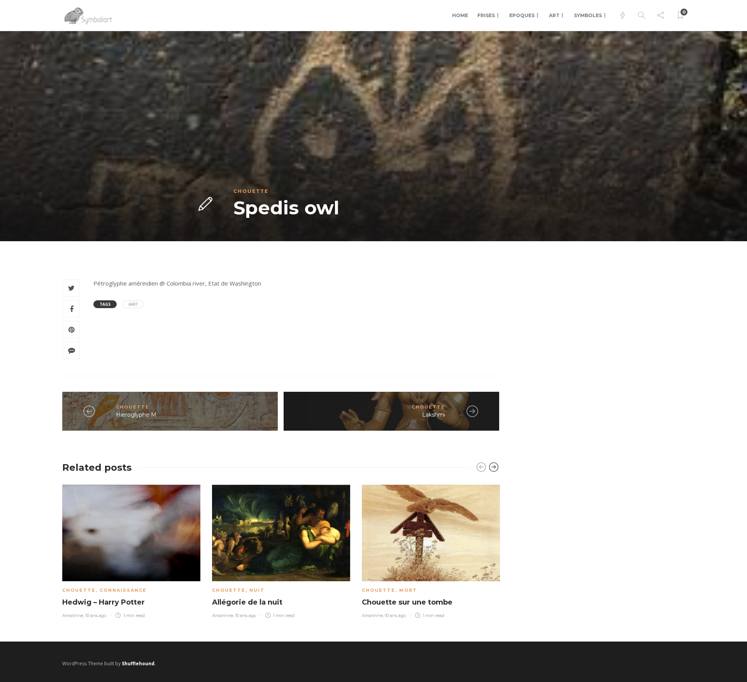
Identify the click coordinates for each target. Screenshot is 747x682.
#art (133, 304)
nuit (257, 590)
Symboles (588, 15)
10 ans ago (95, 615)
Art (554, 15)
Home (460, 15)
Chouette (250, 191)
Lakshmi (433, 414)
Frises (486, 15)
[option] (131, 550)
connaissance (123, 590)
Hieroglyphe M (136, 414)
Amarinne (72, 615)
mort (408, 590)
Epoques (522, 15)
